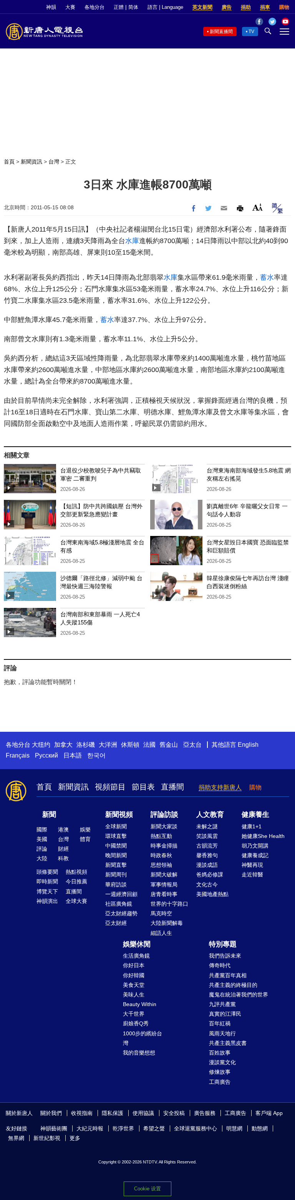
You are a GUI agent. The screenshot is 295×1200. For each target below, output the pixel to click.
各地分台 (94, 7)
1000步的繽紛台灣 (142, 1038)
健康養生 (255, 814)
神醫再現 (252, 865)
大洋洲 (108, 744)
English (248, 744)
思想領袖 (161, 865)
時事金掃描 (164, 846)
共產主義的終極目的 (233, 985)
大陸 (41, 858)
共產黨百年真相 (228, 975)
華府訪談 (116, 884)
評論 (41, 849)
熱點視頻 (76, 872)
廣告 (227, 7)
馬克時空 (161, 913)
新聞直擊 (116, 865)
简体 (133, 7)
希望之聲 (154, 1128)
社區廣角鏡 (118, 904)
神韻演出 (47, 901)
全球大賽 (76, 901)
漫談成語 (207, 865)
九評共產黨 (222, 1004)
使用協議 (143, 1113)
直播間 (172, 787)
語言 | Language (165, 7)
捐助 (246, 7)
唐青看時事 (164, 894)
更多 (75, 1138)
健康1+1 (252, 826)
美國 (41, 839)
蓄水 (267, 277)
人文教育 (210, 814)
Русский (46, 755)
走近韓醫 (252, 874)
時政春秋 (161, 855)
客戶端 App (269, 1113)
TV (251, 31)
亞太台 (192, 744)
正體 (119, 7)
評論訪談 (164, 814)
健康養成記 (255, 855)
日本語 (72, 755)
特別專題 (223, 944)
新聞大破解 (164, 874)
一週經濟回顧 (121, 894)
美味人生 (133, 994)
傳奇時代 (219, 965)
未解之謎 (207, 826)
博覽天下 (47, 891)
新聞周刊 (116, 874)
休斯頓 (130, 744)
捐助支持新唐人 (220, 787)
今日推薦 (76, 881)
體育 (85, 839)
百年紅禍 (219, 1023)
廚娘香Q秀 (136, 1023)
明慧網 (234, 1128)
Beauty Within (139, 1004)
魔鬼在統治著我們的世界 (238, 994)
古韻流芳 (207, 846)
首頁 (9, 162)
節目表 (143, 787)
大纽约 (41, 744)
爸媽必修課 (209, 874)
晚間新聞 (116, 855)
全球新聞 (116, 826)
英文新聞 (202, 7)
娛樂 (85, 829)
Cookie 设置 (147, 1189)
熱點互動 (161, 836)
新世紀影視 (46, 1138)
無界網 (16, 1138)
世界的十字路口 (169, 904)
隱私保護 (112, 1113)
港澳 (63, 829)
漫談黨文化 (222, 1062)
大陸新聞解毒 (167, 923)
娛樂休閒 (137, 944)
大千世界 (133, 1014)
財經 (63, 849)
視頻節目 (110, 787)
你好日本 (133, 965)
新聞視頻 (119, 814)
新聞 (49, 814)
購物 (284, 7)
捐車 (265, 7)
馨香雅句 (207, 855)
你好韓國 (133, 975)
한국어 (96, 755)
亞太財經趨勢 (121, 913)
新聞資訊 (31, 162)
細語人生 (161, 933)
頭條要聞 (47, 872)
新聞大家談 (164, 826)
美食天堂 (133, 985)
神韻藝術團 (53, 1128)
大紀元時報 (89, 1128)
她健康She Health (263, 836)
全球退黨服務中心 (195, 1128)
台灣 (53, 162)
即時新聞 (47, 881)
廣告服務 (204, 1113)
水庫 (132, 241)
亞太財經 (116, 923)
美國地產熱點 (212, 894)
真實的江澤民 (225, 1014)
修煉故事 (219, 1072)
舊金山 (168, 744)
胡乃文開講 (255, 846)
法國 (149, 744)
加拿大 (63, 744)
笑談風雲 (207, 836)
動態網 (260, 1128)
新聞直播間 (221, 31)
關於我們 (51, 1113)
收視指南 (82, 1113)
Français (18, 755)
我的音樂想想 (139, 1053)
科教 (63, 858)
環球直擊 (116, 836)
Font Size (257, 207)
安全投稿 (174, 1113)
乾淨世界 (123, 1128)
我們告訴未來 (225, 956)
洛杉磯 (85, 744)
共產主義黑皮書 (228, 1043)
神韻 (51, 7)
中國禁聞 (116, 846)
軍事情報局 (164, 884)
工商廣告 (219, 1082)
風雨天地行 (222, 1033)
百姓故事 (219, 1053)
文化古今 (207, 884)
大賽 (70, 7)
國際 (41, 829)
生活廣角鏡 (136, 956)
